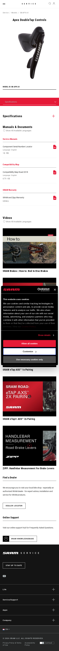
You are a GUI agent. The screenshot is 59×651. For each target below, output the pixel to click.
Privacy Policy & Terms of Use (12, 644)
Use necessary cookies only (29, 359)
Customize (28, 351)
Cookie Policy (29, 326)
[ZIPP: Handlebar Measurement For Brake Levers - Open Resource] (29, 446)
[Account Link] (54, 4)
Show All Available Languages (18, 130)
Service (29, 4)
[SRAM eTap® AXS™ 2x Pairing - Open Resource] (29, 396)
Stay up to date (14, 565)
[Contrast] (42, 643)
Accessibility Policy (30, 644)
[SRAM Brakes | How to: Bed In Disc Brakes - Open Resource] (29, 248)
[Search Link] (50, 4)
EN (6, 629)
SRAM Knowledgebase (22, 539)
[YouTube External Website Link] (4, 576)
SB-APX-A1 (24, 13)
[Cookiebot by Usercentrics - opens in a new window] (38, 289)
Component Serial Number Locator (17, 150)
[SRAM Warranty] (54, 199)
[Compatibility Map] (54, 174)
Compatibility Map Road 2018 (15, 175)
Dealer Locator (14, 506)
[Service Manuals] (54, 148)
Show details (44, 335)
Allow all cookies (29, 343)
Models (14, 13)
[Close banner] (55, 290)
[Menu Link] (4, 4)
